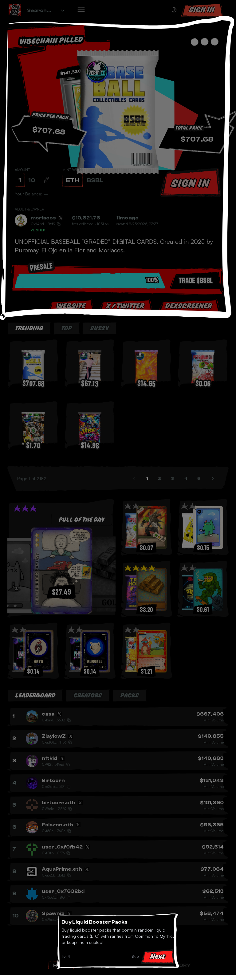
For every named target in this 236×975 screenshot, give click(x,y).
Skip (135, 956)
